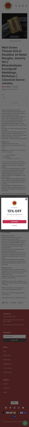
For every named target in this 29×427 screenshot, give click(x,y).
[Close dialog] (26, 199)
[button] (14, 203)
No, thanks (14, 225)
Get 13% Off (14, 222)
